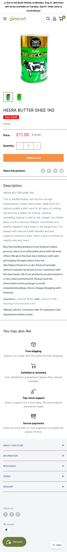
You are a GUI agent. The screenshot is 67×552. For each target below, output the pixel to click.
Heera (6, 123)
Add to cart (34, 158)
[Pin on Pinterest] (49, 170)
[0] (61, 19)
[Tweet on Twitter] (55, 170)
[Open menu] (5, 18)
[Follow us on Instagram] (18, 514)
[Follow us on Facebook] (5, 514)
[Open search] (48, 18)
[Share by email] (61, 170)
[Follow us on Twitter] (11, 514)
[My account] (54, 18)
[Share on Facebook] (43, 170)
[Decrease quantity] (19, 145)
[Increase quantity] (37, 145)
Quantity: (8, 145)
